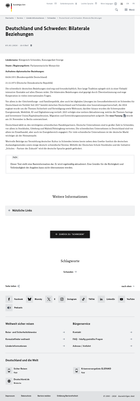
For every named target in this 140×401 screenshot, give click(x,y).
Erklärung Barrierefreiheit (67, 396)
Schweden (51, 18)
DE (122, 3)
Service (20, 18)
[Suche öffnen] (116, 8)
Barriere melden (44, 396)
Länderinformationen (35, 18)
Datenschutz (26, 396)
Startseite (9, 18)
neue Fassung (115, 115)
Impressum (10, 396)
